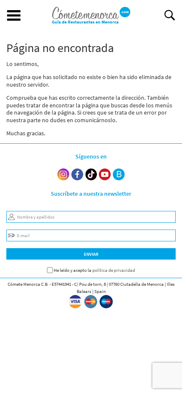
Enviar (91, 254)
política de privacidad (113, 270)
